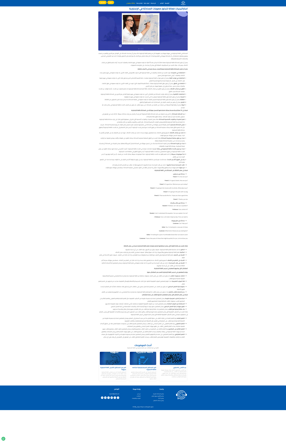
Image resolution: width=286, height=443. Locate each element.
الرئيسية (167, 3)
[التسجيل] (103, 2)
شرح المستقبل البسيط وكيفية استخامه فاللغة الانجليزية (144, 368)
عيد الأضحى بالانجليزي (179, 367)
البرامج (162, 3)
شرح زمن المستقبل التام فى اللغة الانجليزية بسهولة (113, 368)
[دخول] (110, 2)
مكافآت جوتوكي (130, 3)
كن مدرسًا (153, 3)
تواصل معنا (139, 3)
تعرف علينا (146, 3)
